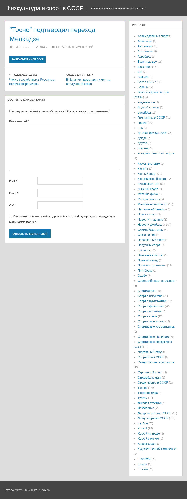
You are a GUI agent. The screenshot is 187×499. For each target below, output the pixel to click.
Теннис (142, 387)
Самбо (142, 275)
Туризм (142, 398)
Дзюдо (142, 138)
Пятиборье (145, 270)
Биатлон (143, 77)
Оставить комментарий (74, 47)
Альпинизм (145, 51)
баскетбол (144, 66)
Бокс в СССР (147, 82)
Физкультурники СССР (28, 59)
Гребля (142, 122)
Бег (140, 72)
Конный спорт (147, 173)
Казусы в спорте (149, 163)
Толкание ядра (148, 393)
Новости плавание (150, 219)
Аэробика (144, 56)
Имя (13, 181)
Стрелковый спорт (150, 372)
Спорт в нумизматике (152, 301)
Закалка (143, 148)
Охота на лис (146, 235)
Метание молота (149, 199)
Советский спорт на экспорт (156, 280)
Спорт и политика (150, 311)
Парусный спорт (149, 245)
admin (43, 47)
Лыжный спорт (148, 189)
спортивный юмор (150, 352)
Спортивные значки (151, 321)
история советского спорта (156, 153)
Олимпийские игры (150, 229)
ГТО (140, 128)
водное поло (146, 102)
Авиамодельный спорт (153, 36)
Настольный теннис (151, 209)
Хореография (147, 443)
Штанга (143, 469)
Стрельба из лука (149, 377)
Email (13, 193)
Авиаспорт (145, 41)
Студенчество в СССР (153, 382)
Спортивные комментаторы (156, 326)
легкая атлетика (148, 184)
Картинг (143, 168)
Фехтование (146, 408)
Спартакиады (147, 291)
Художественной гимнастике (157, 449)
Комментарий (19, 121)
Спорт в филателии (151, 306)
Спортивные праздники (154, 336)
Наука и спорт (147, 214)
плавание (144, 250)
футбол (143, 423)
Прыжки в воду (148, 260)
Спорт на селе (147, 316)
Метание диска (148, 194)
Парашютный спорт (151, 240)
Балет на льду (147, 61)
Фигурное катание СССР (154, 413)
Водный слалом (148, 107)
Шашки (142, 464)
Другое (142, 143)
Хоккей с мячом (148, 438)
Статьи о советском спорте (156, 362)
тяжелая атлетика (150, 403)
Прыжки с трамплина (152, 265)
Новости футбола (150, 224)
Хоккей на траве (149, 433)
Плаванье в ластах (150, 255)
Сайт (12, 205)
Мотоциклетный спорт (152, 204)
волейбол (144, 112)
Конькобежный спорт (152, 179)
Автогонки (145, 46)
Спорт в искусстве (150, 296)
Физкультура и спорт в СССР (44, 8)
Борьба (143, 87)
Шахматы (144, 459)
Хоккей (142, 428)
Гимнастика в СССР (151, 117)
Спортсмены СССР (151, 357)
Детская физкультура (152, 133)
